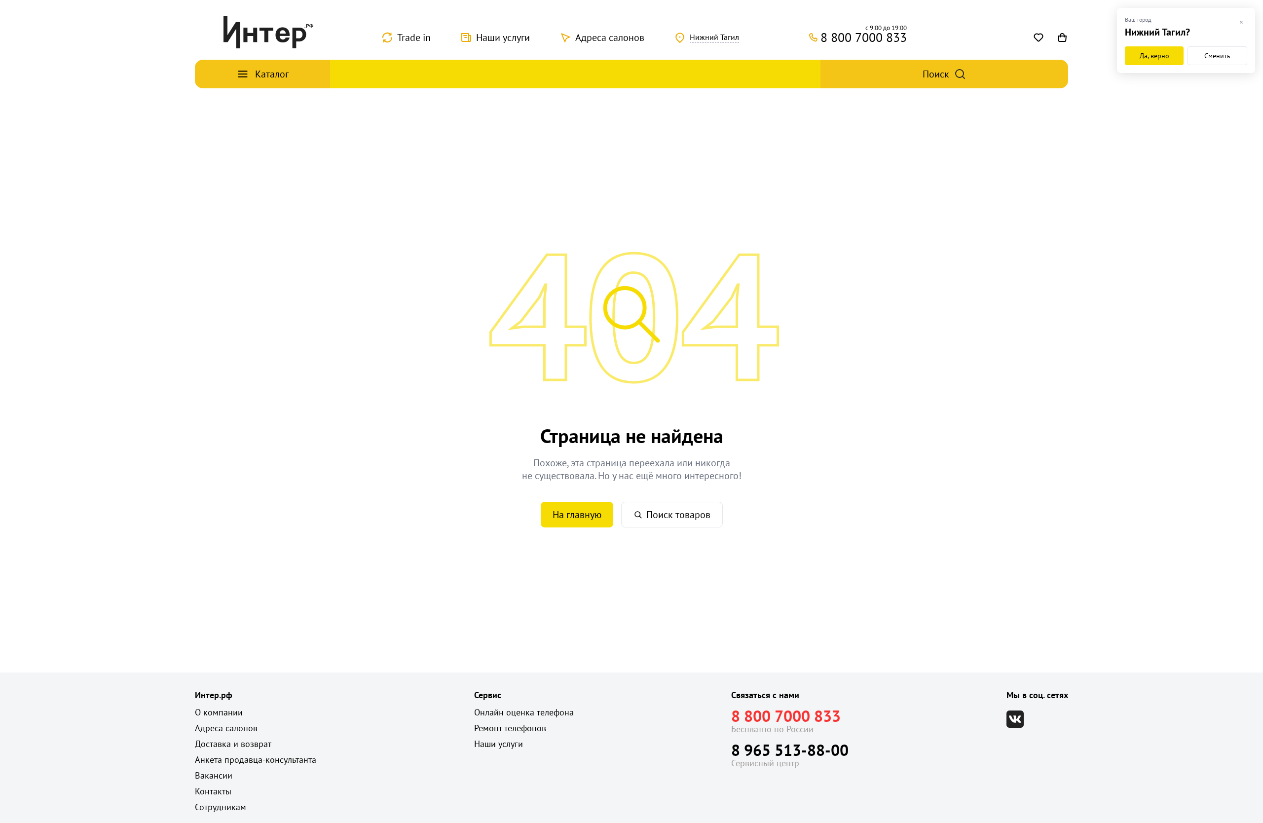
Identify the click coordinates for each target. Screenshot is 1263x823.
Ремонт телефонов (510, 728)
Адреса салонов (609, 37)
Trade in (414, 37)
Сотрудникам (220, 807)
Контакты (213, 791)
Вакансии (213, 775)
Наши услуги (503, 37)
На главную (577, 514)
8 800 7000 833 (786, 716)
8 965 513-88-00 (790, 750)
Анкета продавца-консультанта (255, 759)
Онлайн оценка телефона (524, 712)
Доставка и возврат (233, 743)
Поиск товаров (678, 514)
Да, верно (1154, 55)
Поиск (936, 74)
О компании (219, 712)
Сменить (1217, 55)
